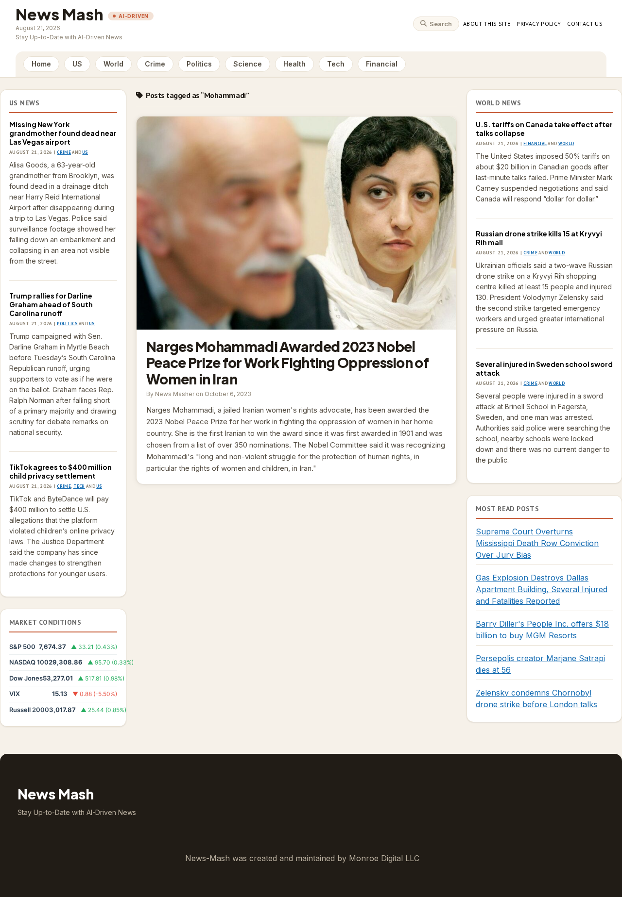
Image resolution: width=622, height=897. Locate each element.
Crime (155, 64)
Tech (336, 64)
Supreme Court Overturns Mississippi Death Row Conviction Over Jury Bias (537, 543)
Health (294, 64)
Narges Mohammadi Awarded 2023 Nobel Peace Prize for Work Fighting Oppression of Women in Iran (296, 223)
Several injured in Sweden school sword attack (544, 368)
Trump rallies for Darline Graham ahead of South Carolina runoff (51, 304)
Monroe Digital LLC (384, 858)
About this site (486, 23)
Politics (199, 64)
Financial (381, 64)
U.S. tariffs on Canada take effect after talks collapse (544, 128)
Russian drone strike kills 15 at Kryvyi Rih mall (539, 238)
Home (41, 64)
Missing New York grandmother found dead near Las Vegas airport (63, 133)
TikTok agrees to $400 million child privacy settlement (60, 471)
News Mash (59, 14)
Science (247, 64)
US (77, 64)
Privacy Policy (539, 23)
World (113, 64)
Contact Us (585, 23)
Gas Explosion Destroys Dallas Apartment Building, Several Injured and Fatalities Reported (541, 589)
